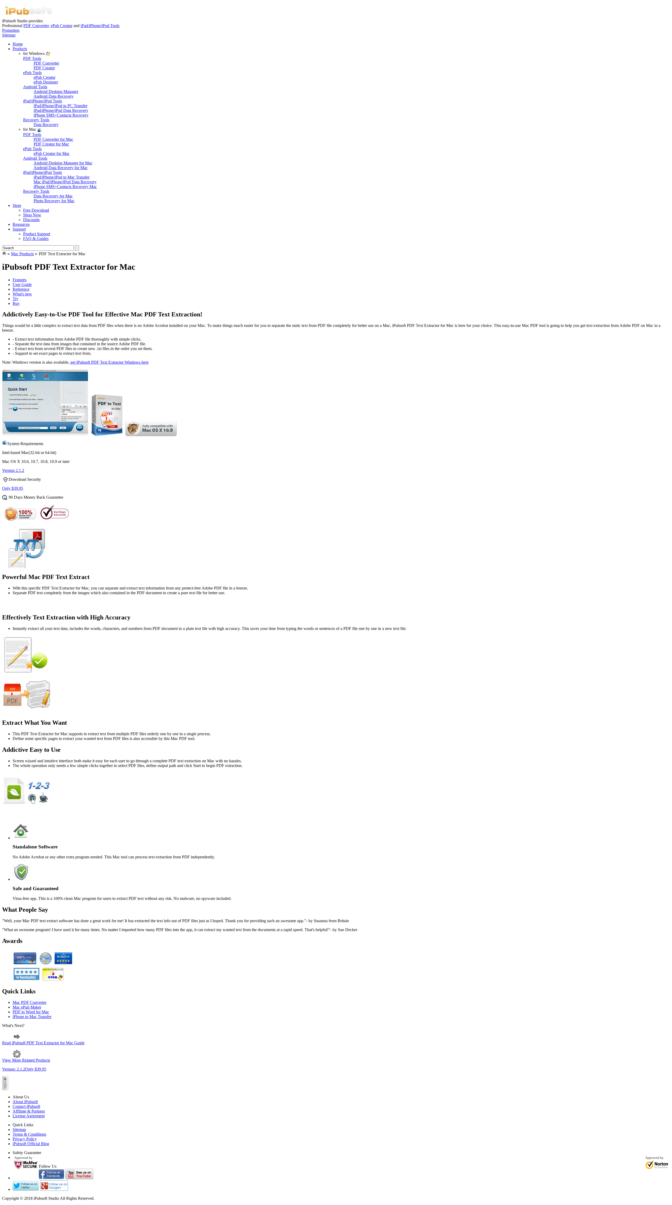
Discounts (31, 219)
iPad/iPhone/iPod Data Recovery (61, 110)
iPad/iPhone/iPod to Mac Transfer (62, 177)
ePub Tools (32, 72)
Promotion (10, 30)
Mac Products (22, 254)
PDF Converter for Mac (53, 139)
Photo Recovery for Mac (54, 201)
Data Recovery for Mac (53, 196)
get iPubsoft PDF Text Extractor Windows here (109, 362)
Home (18, 44)
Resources (21, 224)
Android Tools (35, 87)
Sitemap (8, 35)
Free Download (36, 210)
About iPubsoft (25, 1101)
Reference (21, 289)
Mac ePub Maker (27, 1007)
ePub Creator (61, 25)
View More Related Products (26, 1060)
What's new (22, 294)
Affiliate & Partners (29, 1111)
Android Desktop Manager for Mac (63, 163)
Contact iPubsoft (26, 1106)
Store (17, 205)
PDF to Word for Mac (31, 1012)
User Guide (22, 284)
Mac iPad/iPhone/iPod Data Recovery (65, 182)
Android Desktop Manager (56, 91)
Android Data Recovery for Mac (61, 167)
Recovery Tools (36, 120)
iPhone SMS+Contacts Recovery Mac (65, 186)
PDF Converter (36, 25)
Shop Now (32, 215)
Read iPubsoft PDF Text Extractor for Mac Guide (43, 1043)
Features (20, 280)
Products (20, 48)
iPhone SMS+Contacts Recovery (61, 115)
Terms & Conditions (29, 1134)
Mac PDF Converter (29, 1002)
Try (15, 298)
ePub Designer (46, 82)
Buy (16, 303)
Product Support (36, 234)
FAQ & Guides (36, 238)
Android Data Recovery (54, 96)
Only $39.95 (12, 488)
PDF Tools (32, 58)
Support (19, 229)
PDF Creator (44, 68)
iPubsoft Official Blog (31, 1143)
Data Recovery (46, 124)
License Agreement (29, 1116)
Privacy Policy (25, 1139)
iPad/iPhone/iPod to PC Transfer (60, 105)
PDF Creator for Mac (51, 144)
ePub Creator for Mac (52, 153)
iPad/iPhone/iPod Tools (100, 25)
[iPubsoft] (28, 17)
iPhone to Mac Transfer (32, 1016)
